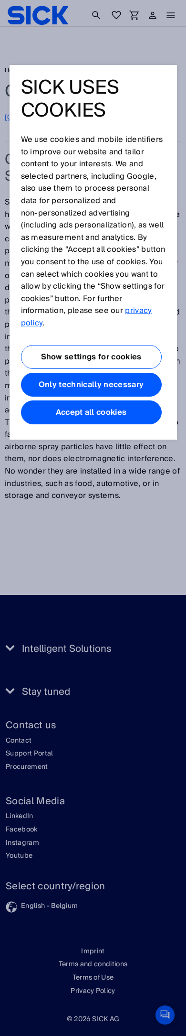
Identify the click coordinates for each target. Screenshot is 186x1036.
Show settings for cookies (91, 357)
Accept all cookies (91, 412)
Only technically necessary (91, 384)
